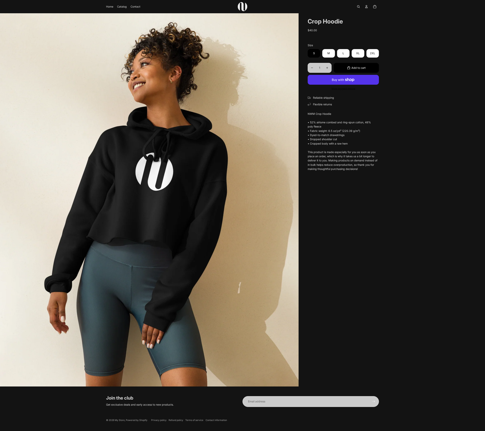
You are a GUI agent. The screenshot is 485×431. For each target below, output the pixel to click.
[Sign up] (373, 401)
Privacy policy (159, 420)
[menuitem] (109, 6)
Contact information (216, 420)
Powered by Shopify (136, 420)
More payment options (343, 88)
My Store (120, 420)
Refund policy (176, 420)
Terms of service (194, 420)
